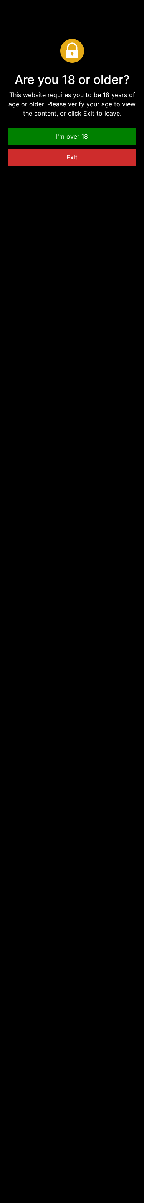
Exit (72, 157)
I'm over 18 (72, 136)
